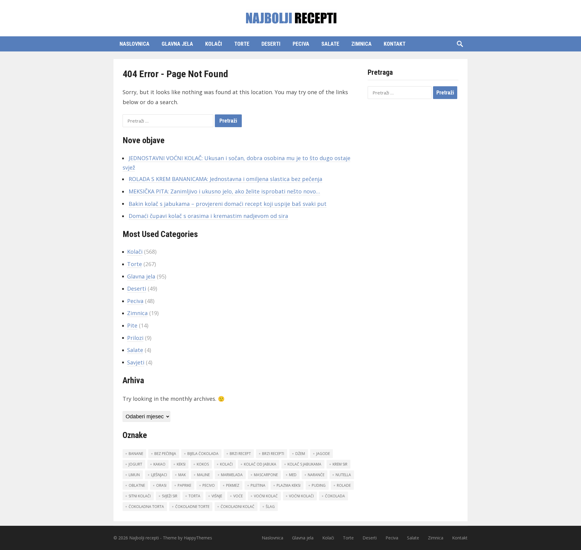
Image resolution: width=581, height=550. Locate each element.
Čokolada (335, 496)
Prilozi (135, 337)
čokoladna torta (146, 506)
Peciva (301, 44)
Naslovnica (134, 44)
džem (300, 453)
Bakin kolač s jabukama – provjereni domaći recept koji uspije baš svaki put (228, 203)
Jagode (323, 453)
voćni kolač (266, 496)
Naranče (316, 474)
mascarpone (266, 474)
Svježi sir (169, 496)
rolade (344, 485)
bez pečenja (165, 453)
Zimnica (361, 44)
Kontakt (394, 44)
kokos (203, 464)
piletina (258, 485)
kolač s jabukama (304, 464)
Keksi (181, 464)
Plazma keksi (288, 485)
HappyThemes (198, 538)
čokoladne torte (192, 506)
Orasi (161, 485)
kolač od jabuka (260, 464)
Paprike (184, 485)
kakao (159, 464)
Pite (132, 325)
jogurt (135, 464)
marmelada (232, 474)
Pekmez (232, 485)
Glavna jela (177, 44)
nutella (343, 474)
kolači (226, 464)
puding (319, 485)
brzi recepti (273, 453)
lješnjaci (159, 474)
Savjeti (135, 362)
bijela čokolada (202, 453)
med (293, 474)
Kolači (213, 44)
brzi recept (240, 453)
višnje (217, 496)
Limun (134, 474)
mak (182, 474)
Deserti (271, 44)
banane (136, 453)
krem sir (340, 464)
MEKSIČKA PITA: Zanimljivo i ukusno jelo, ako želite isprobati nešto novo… (224, 191)
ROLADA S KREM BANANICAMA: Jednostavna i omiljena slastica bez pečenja (225, 179)
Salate (330, 44)
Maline (203, 474)
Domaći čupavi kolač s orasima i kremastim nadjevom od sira (208, 215)
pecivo (208, 485)
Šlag (270, 506)
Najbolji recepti (144, 538)
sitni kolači (140, 496)
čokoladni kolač (237, 506)
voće (238, 496)
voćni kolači (301, 496)
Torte (241, 44)
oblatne (137, 485)
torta (194, 496)
